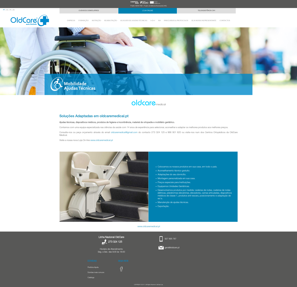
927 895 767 (170, 239)
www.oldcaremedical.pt (101, 140)
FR (10, 10)
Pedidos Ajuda (93, 267)
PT (4, 10)
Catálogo (91, 278)
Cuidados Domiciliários (89, 10)
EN (14, 10)
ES (7, 10)
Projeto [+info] (148, 6)
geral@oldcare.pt (172, 248)
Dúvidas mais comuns (96, 272)
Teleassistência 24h (206, 10)
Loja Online (147, 11)
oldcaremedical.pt (114, 116)
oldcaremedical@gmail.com (124, 132)
